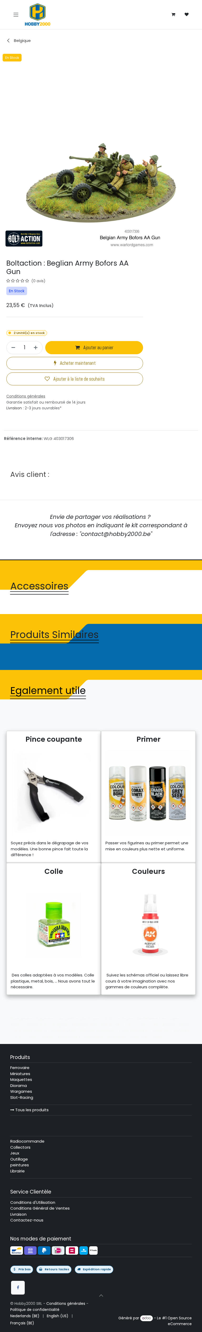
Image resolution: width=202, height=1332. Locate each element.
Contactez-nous (26, 1220)
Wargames (21, 1091)
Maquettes (21, 1079)
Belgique (22, 40)
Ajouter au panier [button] (97, 347)
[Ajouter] (36, 347)
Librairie (17, 1171)
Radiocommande (27, 1141)
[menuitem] (24, 1316)
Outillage (19, 1159)
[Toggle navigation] (16, 14)
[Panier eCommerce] (173, 14)
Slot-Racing (21, 1097)
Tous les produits (31, 1110)
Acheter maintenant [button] (77, 363)
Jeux (14, 1153)
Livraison (14, 408)
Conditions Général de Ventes (40, 1208)
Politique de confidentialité (34, 1309)
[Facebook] (18, 1288)
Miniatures (20, 1073)
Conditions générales (65, 1303)
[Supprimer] (12, 347)
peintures (19, 1165)
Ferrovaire (19, 1067)
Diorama (18, 1085)
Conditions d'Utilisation (32, 1202)
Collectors (20, 1147)
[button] (101, 1295)
